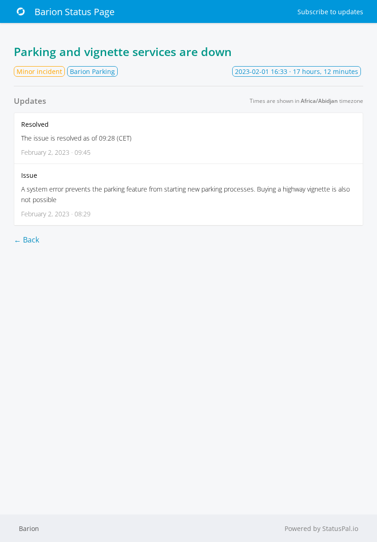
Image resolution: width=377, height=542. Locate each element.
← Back (26, 240)
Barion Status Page (74, 12)
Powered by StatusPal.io (321, 528)
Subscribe (330, 11)
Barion (29, 528)
